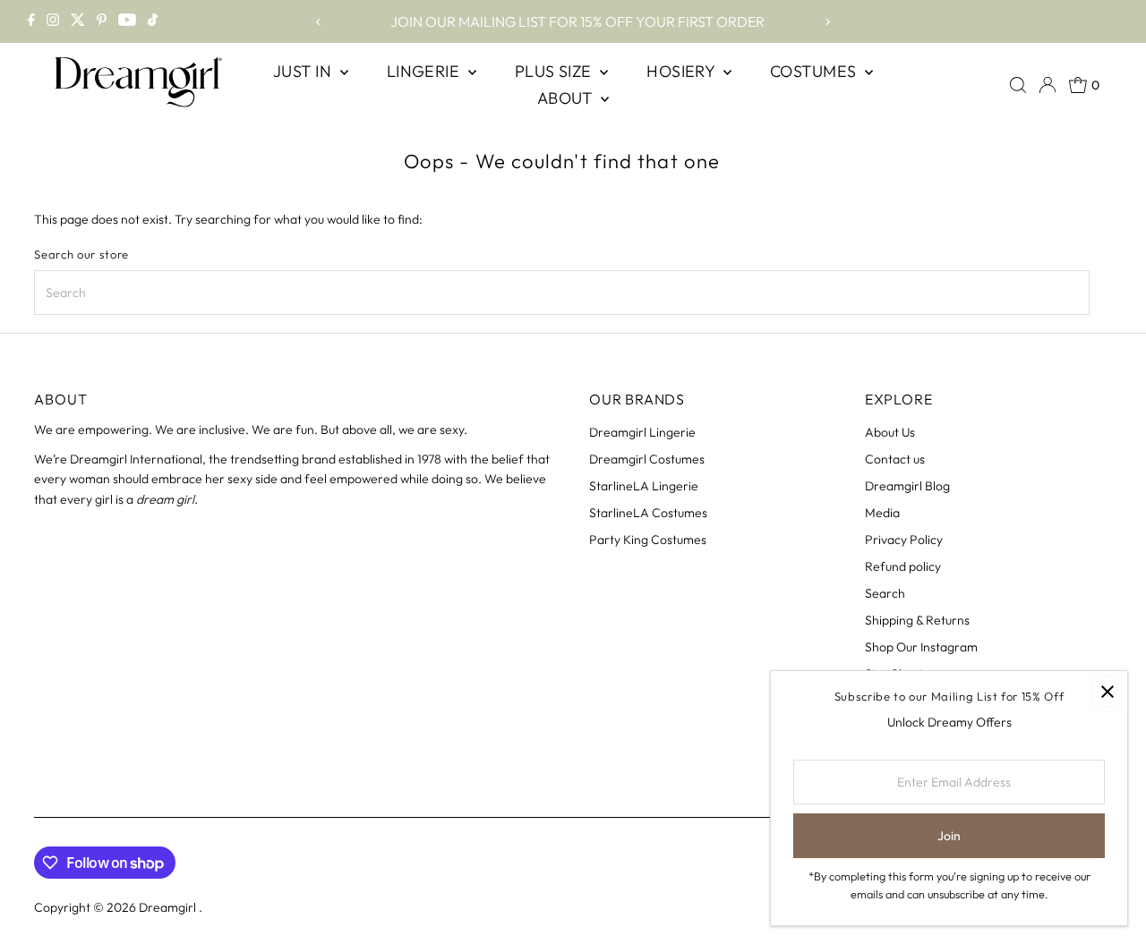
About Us (890, 432)
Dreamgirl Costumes (647, 459)
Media (882, 513)
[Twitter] (78, 21)
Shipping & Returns (917, 620)
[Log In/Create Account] (1047, 85)
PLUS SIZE (555, 71)
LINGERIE (425, 71)
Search (885, 593)
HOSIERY (682, 71)
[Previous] (318, 22)
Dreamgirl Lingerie (642, 432)
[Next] (828, 22)
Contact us (895, 459)
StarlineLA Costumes (648, 513)
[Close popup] (1107, 691)
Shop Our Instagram (921, 647)
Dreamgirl (169, 907)
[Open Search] (1018, 85)
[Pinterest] (101, 21)
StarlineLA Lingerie (643, 486)
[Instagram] (53, 21)
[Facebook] (31, 21)
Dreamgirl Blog (907, 486)
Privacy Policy (904, 540)
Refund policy (903, 566)
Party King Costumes (647, 540)
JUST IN (304, 71)
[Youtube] (127, 21)
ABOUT (567, 98)
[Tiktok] (152, 21)
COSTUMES (815, 71)
